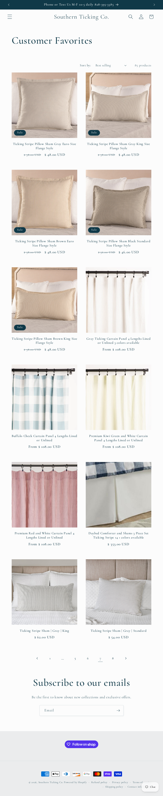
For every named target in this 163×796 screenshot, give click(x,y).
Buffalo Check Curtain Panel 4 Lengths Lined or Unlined (44, 438)
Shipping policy (114, 786)
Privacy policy (120, 782)
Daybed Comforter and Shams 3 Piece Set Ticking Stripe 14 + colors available (119, 535)
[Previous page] (37, 658)
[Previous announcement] (8, 4)
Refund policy (99, 782)
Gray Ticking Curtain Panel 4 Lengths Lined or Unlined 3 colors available (118, 341)
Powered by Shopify (75, 782)
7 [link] (100, 658)
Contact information (139, 786)
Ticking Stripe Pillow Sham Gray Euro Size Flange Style (44, 146)
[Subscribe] (118, 710)
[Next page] (126, 658)
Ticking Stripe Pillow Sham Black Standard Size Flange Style (118, 243)
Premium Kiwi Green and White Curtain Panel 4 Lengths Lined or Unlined (118, 438)
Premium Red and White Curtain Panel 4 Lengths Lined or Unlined (44, 535)
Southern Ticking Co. (50, 782)
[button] (10, 17)
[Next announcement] (154, 4)
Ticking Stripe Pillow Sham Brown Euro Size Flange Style (44, 243)
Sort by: (85, 65)
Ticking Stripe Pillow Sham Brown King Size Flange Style (44, 341)
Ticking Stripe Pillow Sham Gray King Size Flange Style (118, 146)
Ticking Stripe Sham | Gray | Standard (119, 631)
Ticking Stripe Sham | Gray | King (44, 631)
